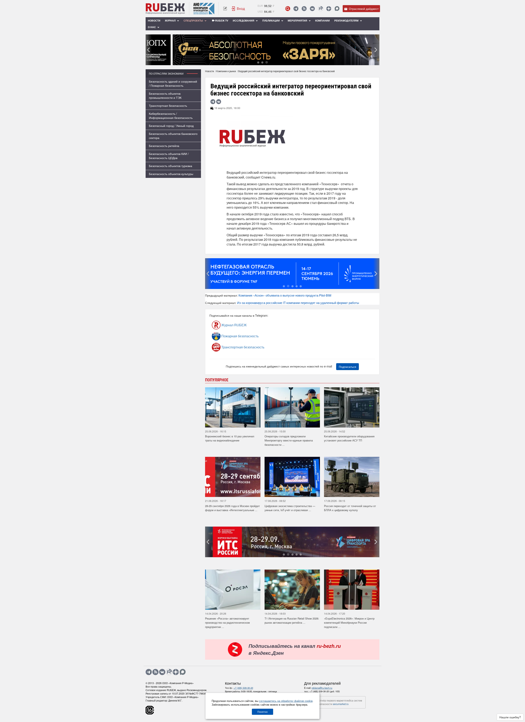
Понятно (262, 711)
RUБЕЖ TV (221, 20)
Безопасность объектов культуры (171, 174)
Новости (154, 20)
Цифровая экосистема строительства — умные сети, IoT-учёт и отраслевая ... (290, 508)
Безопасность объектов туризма (170, 166)
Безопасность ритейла (164, 146)
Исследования (244, 20)
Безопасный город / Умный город (171, 126)
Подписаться (347, 367)
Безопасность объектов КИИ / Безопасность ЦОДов (169, 156)
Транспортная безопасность (168, 105)
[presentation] (149, 49)
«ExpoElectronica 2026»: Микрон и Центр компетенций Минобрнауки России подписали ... (349, 622)
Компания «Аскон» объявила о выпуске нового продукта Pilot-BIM (285, 295)
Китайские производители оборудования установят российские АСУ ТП (349, 438)
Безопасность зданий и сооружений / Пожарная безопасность (173, 83)
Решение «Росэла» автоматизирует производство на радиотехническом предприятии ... (227, 622)
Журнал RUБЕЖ (233, 325)
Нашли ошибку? (510, 717)
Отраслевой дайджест (363, 9)
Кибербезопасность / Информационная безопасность (171, 115)
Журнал (170, 20)
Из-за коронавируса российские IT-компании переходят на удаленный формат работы (298, 302)
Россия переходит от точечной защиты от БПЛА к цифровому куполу (350, 508)
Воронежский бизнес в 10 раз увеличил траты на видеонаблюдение (229, 438)
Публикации (271, 20)
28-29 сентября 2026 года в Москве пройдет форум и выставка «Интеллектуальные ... (232, 508)
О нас (152, 27)
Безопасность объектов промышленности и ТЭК (165, 95)
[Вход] (238, 8)
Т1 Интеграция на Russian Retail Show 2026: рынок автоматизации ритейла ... (292, 620)
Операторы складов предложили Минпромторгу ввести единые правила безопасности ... (289, 440)
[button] (258, 62)
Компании (322, 20)
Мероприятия (298, 20)
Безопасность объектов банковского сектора (173, 136)
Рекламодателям (346, 20)
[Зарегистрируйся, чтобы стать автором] (225, 8)
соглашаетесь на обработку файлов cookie (286, 701)
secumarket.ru (341, 704)
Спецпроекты (194, 20)
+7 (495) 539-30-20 (243, 687)
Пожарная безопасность (239, 336)
